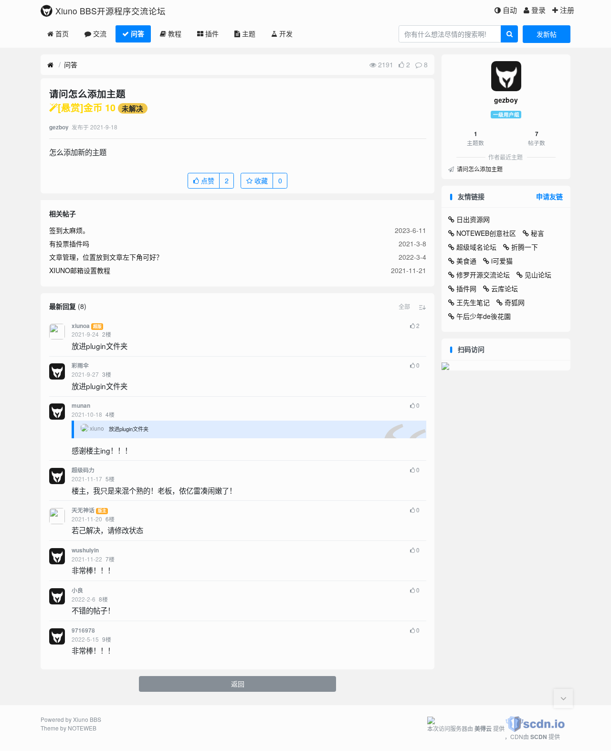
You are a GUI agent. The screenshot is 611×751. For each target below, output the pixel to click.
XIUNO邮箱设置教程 (79, 270)
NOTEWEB (82, 728)
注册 (567, 10)
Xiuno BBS (87, 719)
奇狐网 (515, 302)
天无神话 (83, 510)
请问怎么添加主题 (479, 169)
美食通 (466, 260)
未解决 (132, 108)
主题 (248, 33)
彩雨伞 (80, 365)
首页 (62, 33)
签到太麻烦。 (69, 230)
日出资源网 (473, 219)
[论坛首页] (50, 65)
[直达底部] (563, 698)
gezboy (506, 100)
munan (81, 406)
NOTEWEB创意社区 (486, 233)
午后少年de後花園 (483, 316)
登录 (538, 10)
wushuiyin (85, 550)
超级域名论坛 (476, 247)
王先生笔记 (473, 302)
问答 (137, 33)
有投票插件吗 (69, 243)
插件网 (466, 288)
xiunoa (81, 326)
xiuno (96, 428)
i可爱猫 (502, 260)
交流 (99, 33)
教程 (174, 33)
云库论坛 (504, 288)
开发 (286, 33)
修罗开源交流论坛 (483, 274)
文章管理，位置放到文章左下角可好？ (106, 257)
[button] (404, 306)
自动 (510, 10)
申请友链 (549, 196)
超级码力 (83, 470)
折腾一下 (524, 247)
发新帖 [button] (547, 34)
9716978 (83, 630)
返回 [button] (237, 683)
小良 (77, 590)
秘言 (537, 233)
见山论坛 (538, 274)
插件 (212, 33)
